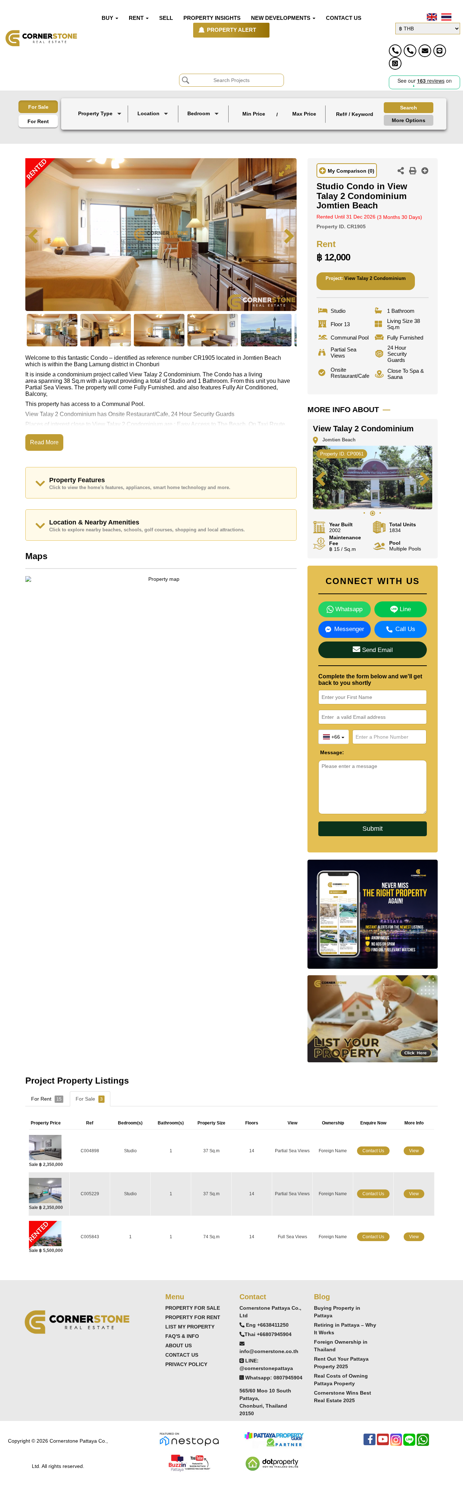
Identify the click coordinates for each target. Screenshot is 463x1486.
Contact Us (373, 1150)
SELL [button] (166, 18)
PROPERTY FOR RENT (192, 1317)
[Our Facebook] (369, 1443)
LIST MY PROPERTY (189, 1327)
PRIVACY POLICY (186, 1364)
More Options (408, 120)
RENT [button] (137, 18)
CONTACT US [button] (343, 18)
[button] (100, 114)
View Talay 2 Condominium (375, 278)
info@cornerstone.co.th (268, 1351)
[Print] (412, 171)
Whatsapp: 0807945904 (273, 1378)
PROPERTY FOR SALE (192, 1308)
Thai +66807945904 (268, 1334)
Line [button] (404, 609)
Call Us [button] (405, 629)
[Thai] (445, 17)
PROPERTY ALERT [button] (231, 30)
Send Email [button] (376, 650)
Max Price (304, 114)
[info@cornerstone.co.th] (425, 50)
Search (408, 108)
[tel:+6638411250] (395, 50)
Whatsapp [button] (348, 609)
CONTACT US (181, 1355)
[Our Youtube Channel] (383, 1443)
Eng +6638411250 (267, 1325)
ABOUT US (178, 1345)
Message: (325, 752)
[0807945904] (395, 63)
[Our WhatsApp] (423, 1443)
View (414, 1150)
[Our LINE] (409, 1443)
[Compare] (425, 171)
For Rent (38, 121)
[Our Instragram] (396, 1443)
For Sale (38, 107)
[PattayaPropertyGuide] (274, 1439)
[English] (431, 17)
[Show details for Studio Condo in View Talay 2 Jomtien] (48, 1147)
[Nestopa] (189, 1439)
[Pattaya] (153, 124)
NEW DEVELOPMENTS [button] (281, 18)
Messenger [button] (349, 629)
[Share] (401, 171)
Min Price (253, 114)
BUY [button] (108, 18)
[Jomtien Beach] (153, 131)
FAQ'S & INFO (182, 1336)
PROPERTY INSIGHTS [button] (212, 18)
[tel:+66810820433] (410, 50)
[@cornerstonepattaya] (439, 50)
